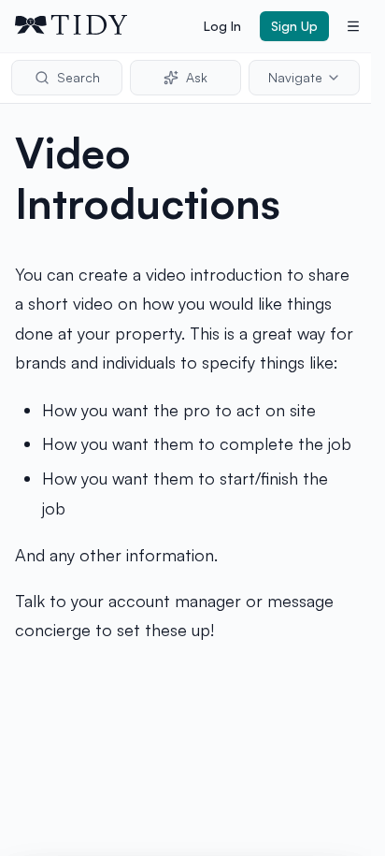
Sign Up (294, 26)
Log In (222, 26)
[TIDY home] (103, 26)
